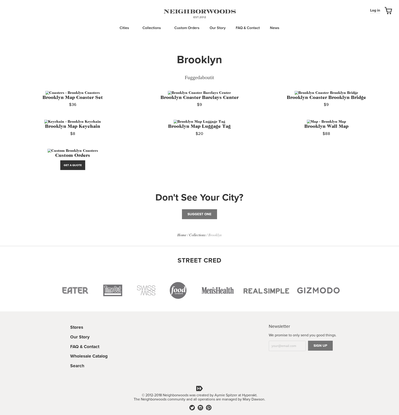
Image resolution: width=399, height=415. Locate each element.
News (274, 28)
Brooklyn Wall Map (326, 126)
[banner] (199, 13)
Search (77, 365)
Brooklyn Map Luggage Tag (199, 126)
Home (181, 234)
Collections (152, 28)
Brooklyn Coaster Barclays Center (199, 97)
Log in (375, 10)
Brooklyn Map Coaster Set (72, 97)
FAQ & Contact (248, 28)
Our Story (218, 28)
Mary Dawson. (254, 399)
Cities (125, 28)
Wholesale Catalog (89, 356)
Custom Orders (187, 28)
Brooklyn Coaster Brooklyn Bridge (326, 97)
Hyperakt (249, 395)
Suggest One (199, 214)
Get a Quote (73, 165)
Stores (76, 327)
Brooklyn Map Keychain (72, 126)
